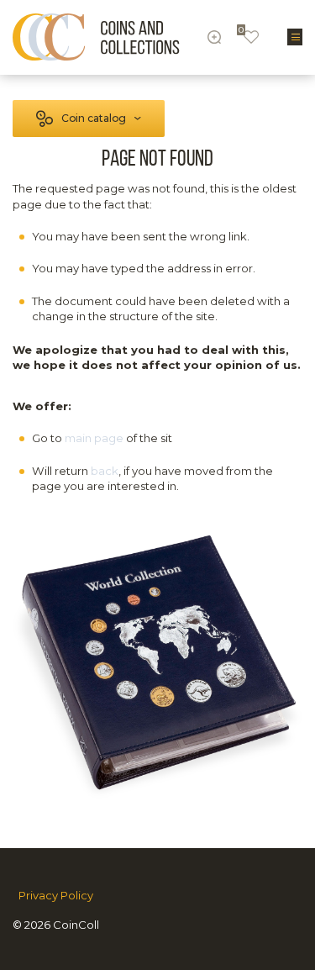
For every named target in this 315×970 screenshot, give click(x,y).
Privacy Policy (55, 895)
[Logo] (96, 37)
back (104, 470)
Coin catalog (93, 118)
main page (94, 438)
